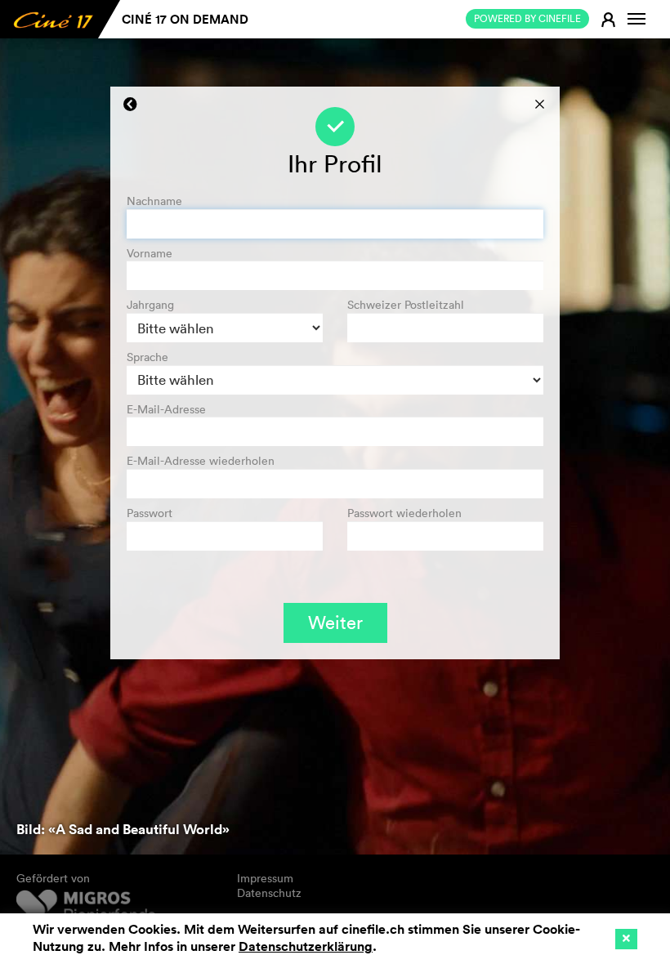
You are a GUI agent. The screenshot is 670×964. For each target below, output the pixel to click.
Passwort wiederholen (404, 513)
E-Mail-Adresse (166, 410)
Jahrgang (150, 305)
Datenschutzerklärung (306, 946)
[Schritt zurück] (130, 104)
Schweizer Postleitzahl (405, 305)
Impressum (265, 878)
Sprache (147, 357)
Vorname (149, 254)
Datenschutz (269, 893)
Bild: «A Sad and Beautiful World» (123, 829)
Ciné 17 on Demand (185, 19)
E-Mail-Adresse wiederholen (201, 461)
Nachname (154, 201)
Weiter (335, 622)
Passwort (149, 513)
